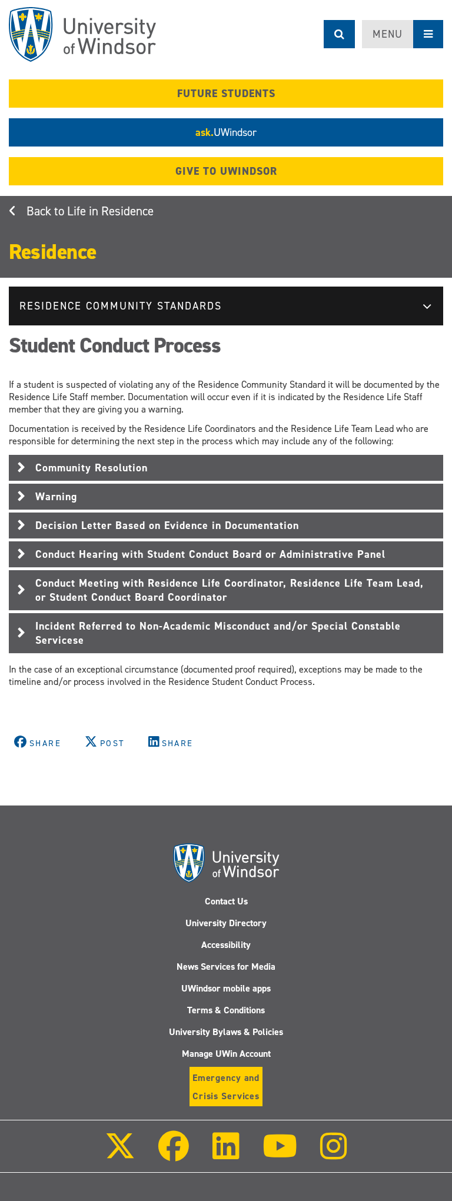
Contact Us (226, 901)
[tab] (226, 468)
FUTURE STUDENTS (226, 94)
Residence (53, 252)
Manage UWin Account (226, 1053)
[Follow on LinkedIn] (225, 1154)
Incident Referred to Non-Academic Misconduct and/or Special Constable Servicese (218, 633)
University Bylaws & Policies (226, 1032)
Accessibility (226, 945)
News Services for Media (226, 966)
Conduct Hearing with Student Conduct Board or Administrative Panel (210, 554)
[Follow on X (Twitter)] (120, 1154)
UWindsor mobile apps (226, 988)
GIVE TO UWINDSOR (226, 171)
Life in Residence (110, 211)
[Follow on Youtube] (280, 1154)
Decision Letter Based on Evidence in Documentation (167, 525)
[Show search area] (339, 34)
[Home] (82, 34)
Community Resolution (91, 468)
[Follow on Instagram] (334, 1154)
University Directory (226, 923)
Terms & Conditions (226, 1010)
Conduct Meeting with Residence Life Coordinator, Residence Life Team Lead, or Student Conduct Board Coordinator (229, 590)
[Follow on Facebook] (174, 1154)
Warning (56, 497)
